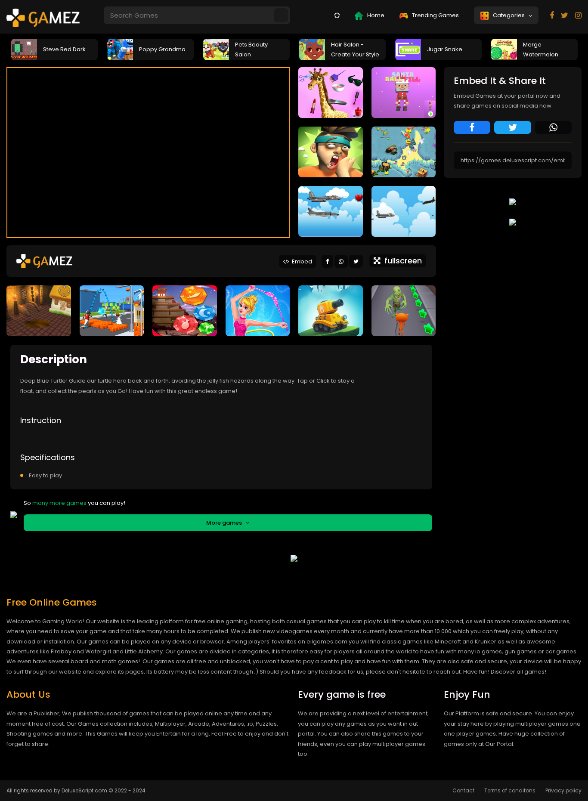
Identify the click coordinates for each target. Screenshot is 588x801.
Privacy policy (563, 790)
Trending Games (435, 15)
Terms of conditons (509, 790)
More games (226, 523)
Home (375, 15)
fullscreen (401, 260)
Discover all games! (518, 672)
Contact (463, 790)
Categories (510, 15)
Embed (300, 261)
